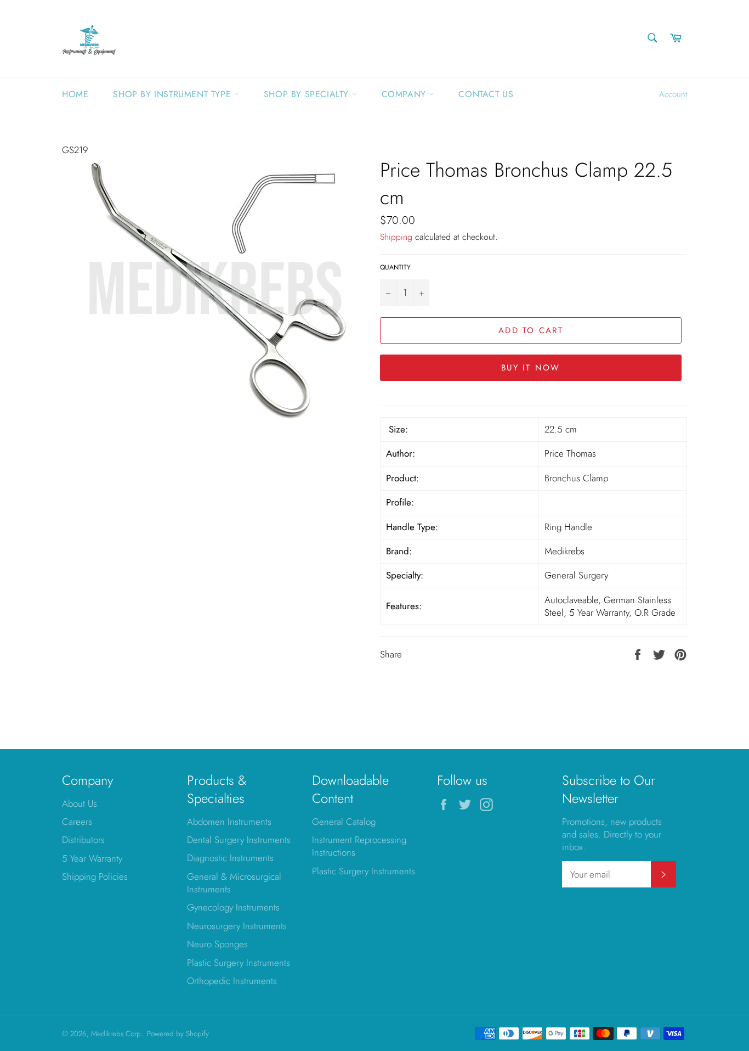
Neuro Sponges (217, 944)
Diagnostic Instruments (230, 857)
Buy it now (530, 368)
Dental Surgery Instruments (239, 839)
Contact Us (485, 94)
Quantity (395, 267)
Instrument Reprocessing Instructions (359, 846)
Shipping (396, 237)
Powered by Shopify (178, 1033)
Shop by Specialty (308, 94)
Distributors (83, 839)
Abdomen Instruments (229, 821)
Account (673, 94)
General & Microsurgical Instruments (234, 883)
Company (405, 94)
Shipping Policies (95, 876)
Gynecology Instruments (233, 907)
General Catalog (344, 821)
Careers (77, 821)
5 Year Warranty (92, 858)
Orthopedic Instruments (232, 980)
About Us (79, 803)
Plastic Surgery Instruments (238, 962)
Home (75, 94)
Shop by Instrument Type (173, 94)
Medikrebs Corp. (117, 1033)
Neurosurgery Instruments (237, 925)
